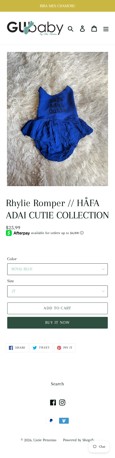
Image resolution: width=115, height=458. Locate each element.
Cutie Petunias (44, 440)
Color (12, 258)
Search (57, 383)
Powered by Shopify (78, 440)
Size (10, 281)
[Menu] (106, 28)
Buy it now (57, 322)
